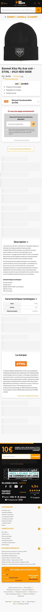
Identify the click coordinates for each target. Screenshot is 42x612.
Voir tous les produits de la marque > (28, 395)
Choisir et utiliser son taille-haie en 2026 (11, 557)
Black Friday (8, 601)
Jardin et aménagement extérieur (13, 594)
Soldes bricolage (30, 601)
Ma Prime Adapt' (5, 544)
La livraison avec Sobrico (7, 518)
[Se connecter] (35, 3)
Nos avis (3, 525)
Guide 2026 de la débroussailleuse (9, 555)
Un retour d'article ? (6, 538)
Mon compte (4, 532)
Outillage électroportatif (20, 591)
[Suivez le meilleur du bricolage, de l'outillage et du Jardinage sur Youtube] (16, 486)
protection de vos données (16, 464)
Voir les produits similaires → (21, 149)
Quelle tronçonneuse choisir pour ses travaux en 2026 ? (14, 551)
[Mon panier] (39, 3)
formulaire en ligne (13, 577)
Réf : (3, 76)
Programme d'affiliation (7, 512)
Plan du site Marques (8, 591)
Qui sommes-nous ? (6, 510)
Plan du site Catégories (28, 589)
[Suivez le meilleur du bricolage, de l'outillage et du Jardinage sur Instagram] (10, 486)
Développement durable (23, 603)
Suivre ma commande (7, 536)
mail (7, 574)
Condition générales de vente (15, 587)
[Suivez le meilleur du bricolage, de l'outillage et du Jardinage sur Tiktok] (21, 486)
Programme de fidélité (7, 521)
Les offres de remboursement (8, 542)
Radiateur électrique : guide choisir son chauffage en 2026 (15, 562)
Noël (23, 601)
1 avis (22, 76)
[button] (4, 3)
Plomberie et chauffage (28, 594)
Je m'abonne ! (35, 456)
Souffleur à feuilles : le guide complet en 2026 (12, 560)
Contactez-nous (5, 534)
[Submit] (38, 10)
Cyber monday (17, 601)
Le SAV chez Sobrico (6, 523)
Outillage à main (32, 591)
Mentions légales (28, 587)
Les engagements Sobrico (8, 516)
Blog (14, 603)
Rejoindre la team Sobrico (8, 514)
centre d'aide (18, 580)
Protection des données (7, 540)
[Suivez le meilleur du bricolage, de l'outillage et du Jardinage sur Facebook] (6, 486)
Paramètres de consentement (13, 589)
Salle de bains (21, 596)
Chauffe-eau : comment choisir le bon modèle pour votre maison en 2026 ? (19, 564)
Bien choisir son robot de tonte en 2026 (11, 553)
